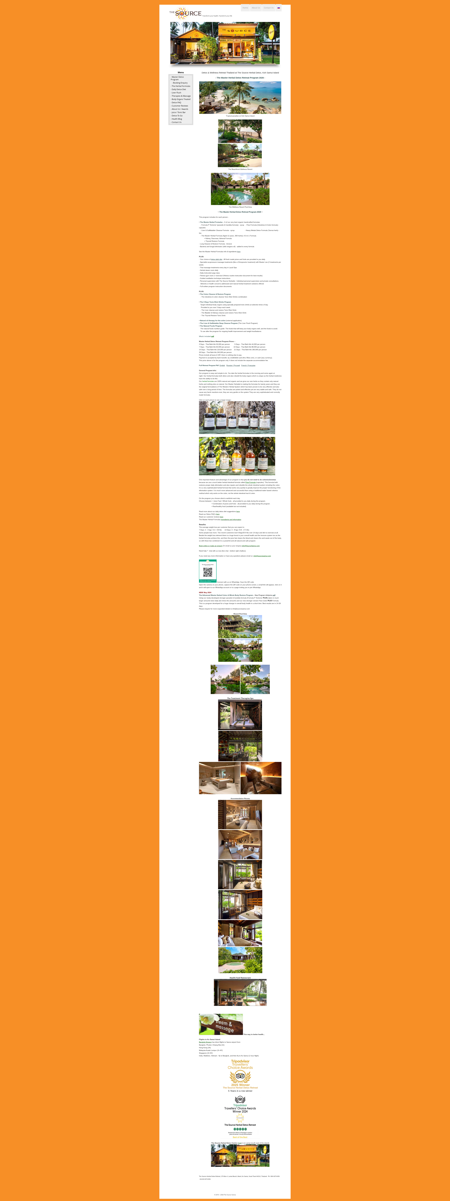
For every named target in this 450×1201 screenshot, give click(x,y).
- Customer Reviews (179, 105)
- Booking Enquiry (180, 83)
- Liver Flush (176, 92)
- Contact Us (176, 122)
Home (245, 7)
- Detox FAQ (176, 102)
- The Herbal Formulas (180, 86)
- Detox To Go (177, 115)
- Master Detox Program (177, 78)
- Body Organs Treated (180, 99)
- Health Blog (176, 119)
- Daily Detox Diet (178, 89)
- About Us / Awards (179, 109)
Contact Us (269, 7)
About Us (256, 7)
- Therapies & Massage (181, 96)
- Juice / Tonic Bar (178, 112)
